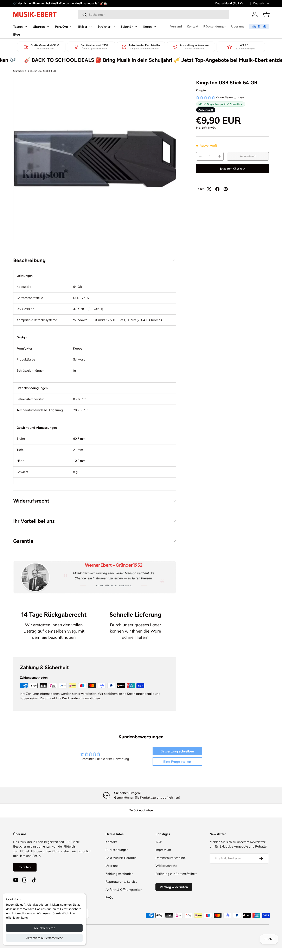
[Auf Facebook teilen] (217, 189)
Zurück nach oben (141, 810)
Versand (176, 26)
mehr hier (25, 867)
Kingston (201, 90)
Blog (16, 34)
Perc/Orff (61, 27)
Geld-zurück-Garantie (120, 858)
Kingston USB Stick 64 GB (41, 70)
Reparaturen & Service (121, 882)
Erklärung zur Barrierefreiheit (176, 874)
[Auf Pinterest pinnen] (226, 189)
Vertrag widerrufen (174, 887)
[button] (266, 14)
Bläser (82, 27)
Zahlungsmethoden (119, 874)
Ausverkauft (248, 156)
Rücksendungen (214, 26)
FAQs (109, 897)
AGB (158, 842)
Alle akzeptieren (44, 928)
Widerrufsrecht (166, 866)
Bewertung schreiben (177, 751)
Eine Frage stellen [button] (177, 761)
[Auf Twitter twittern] (209, 189)
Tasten (18, 27)
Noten (147, 27)
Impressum (163, 850)
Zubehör (127, 27)
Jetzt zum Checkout (232, 168)
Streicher (103, 27)
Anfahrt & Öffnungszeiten (123, 890)
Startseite (18, 70)
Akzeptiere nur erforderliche (44, 938)
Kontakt (192, 26)
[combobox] (153, 14)
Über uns (237, 26)
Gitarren (39, 27)
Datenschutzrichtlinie (170, 858)
